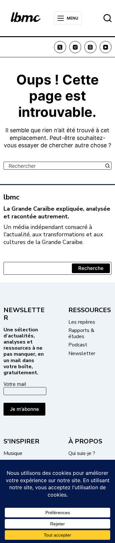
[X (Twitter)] (60, 47)
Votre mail (15, 384)
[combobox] (54, 166)
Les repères (81, 322)
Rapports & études (81, 333)
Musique (13, 453)
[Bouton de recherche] (107, 165)
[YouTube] (106, 47)
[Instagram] (75, 47)
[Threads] (90, 47)
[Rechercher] (107, 18)
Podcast (77, 344)
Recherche (90, 268)
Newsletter (81, 353)
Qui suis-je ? (81, 453)
